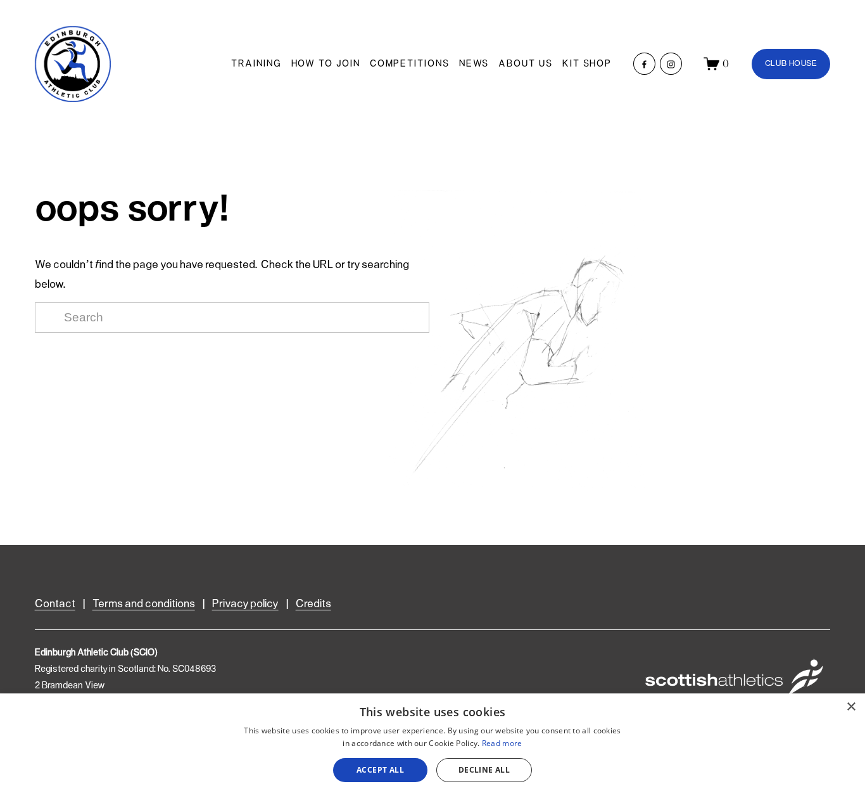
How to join (325, 64)
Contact (55, 604)
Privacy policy (245, 604)
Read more (502, 743)
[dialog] (432, 745)
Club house (791, 63)
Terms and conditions (143, 604)
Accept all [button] (380, 769)
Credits (313, 604)
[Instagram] (671, 64)
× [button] (851, 707)
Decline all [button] (484, 769)
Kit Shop (587, 64)
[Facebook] (644, 64)
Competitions (410, 64)
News (474, 64)
